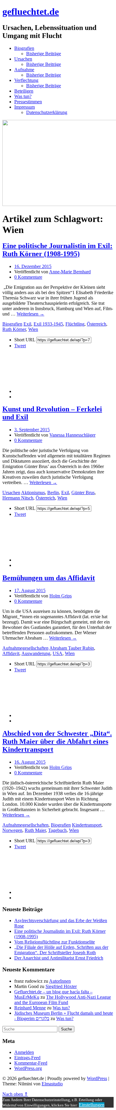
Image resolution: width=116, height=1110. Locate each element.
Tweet (20, 345)
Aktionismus (33, 492)
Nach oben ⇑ (15, 1094)
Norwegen (12, 830)
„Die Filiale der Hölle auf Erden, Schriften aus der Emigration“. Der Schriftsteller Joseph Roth (61, 950)
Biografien (24, 48)
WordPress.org (28, 1068)
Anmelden (24, 1052)
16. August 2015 (30, 762)
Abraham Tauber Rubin (71, 648)
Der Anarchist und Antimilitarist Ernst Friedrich (58, 957)
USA (57, 653)
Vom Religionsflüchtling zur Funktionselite (54, 941)
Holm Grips (60, 595)
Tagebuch (57, 830)
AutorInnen (60, 981)
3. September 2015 (32, 429)
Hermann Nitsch (17, 497)
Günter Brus (83, 492)
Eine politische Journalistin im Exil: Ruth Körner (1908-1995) (57, 250)
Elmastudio (52, 1083)
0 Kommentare (28, 277)
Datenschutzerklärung (46, 112)
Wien (33, 329)
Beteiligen (23, 90)
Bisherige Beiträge (43, 53)
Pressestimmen (28, 101)
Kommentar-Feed (30, 1062)
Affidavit (10, 653)
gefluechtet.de (30, 11)
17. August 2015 (30, 590)
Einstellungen (91, 1104)
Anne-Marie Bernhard (70, 271)
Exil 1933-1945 (48, 323)
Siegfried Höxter (61, 986)
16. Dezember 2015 (32, 266)
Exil (27, 323)
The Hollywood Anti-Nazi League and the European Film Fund (62, 1000)
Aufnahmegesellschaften (25, 648)
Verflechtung (26, 80)
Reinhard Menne (30, 1007)
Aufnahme (24, 69)
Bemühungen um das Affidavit (48, 578)
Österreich (96, 323)
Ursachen (23, 58)
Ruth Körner (14, 329)
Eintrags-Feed (27, 1057)
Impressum (24, 107)
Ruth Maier (35, 830)
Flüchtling (74, 323)
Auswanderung (35, 653)
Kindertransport (86, 824)
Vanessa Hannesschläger (72, 434)
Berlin (53, 492)
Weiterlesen (30, 313)
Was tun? (23, 96)
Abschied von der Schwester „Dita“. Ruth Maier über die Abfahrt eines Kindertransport (57, 741)
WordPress (97, 1078)
